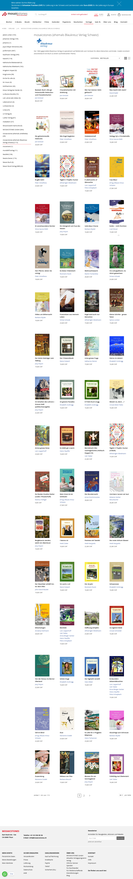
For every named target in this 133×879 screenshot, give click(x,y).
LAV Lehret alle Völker (12, 98)
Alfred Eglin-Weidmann (68, 183)
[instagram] (98, 873)
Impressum (92, 863)
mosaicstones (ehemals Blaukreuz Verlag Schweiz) (15, 141)
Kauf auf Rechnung (51, 856)
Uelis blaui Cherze (91, 226)
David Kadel (114, 93)
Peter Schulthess (66, 139)
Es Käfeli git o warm (67, 448)
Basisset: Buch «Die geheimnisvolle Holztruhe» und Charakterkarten (44, 92)
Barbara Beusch (65, 779)
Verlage (89, 22)
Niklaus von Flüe (66, 776)
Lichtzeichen (8, 106)
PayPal (47, 863)
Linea (6, 110)
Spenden (69, 865)
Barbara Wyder (90, 229)
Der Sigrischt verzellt (92, 679)
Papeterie (67, 22)
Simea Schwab (115, 276)
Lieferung (27, 863)
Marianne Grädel (66, 735)
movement (8, 146)
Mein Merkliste (7, 863)
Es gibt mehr (39, 180)
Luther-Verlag (9, 118)
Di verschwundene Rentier (45, 226)
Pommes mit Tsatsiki (92, 540)
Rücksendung (28, 866)
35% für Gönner (72, 863)
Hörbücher (37, 22)
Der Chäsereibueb (66, 358)
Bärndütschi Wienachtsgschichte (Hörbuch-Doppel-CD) (95, 450)
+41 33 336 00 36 (36, 835)
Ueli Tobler (88, 456)
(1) (118, 235)
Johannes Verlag (10, 39)
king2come (8, 74)
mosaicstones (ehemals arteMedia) (15, 134)
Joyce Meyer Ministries (12, 47)
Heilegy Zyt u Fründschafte (120, 136)
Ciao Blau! (113, 180)
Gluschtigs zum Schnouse (119, 732)
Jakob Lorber (9, 35)
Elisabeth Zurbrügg (116, 361)
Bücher (9, 22)
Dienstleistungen (72, 873)
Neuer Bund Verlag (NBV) (13, 166)
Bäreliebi (63, 628)
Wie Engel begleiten (67, 136)
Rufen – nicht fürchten (118, 226)
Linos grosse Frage (91, 358)
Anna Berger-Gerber (67, 636)
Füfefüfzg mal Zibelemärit (119, 776)
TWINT (47, 866)
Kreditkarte (49, 860)
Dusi (61, 732)
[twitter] (102, 873)
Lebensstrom (8, 102)
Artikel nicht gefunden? (79, 14)
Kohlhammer (9, 86)
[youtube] (93, 873)
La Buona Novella (10, 94)
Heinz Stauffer (65, 451)
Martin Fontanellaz (91, 274)
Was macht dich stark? (118, 90)
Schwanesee (114, 584)
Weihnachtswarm (91, 271)
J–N (18, 28)
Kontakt (124, 22)
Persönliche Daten (8, 856)
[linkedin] (107, 873)
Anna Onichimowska (92, 497)
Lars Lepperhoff (90, 185)
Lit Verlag (7, 114)
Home (4, 28)
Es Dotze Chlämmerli (67, 271)
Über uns (107, 22)
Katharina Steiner (91, 361)
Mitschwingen (40, 628)
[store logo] (15, 14)
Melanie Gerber (115, 497)
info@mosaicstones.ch (38, 838)
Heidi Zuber (64, 543)
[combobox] (53, 14)
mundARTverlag (10, 150)
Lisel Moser (114, 229)
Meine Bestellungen (9, 860)
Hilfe (89, 860)
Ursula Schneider (116, 631)
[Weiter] (88, 795)
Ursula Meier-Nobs (116, 405)
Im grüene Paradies (67, 402)
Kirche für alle (9, 78)
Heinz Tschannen (91, 738)
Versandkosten (29, 856)
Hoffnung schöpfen (92, 628)
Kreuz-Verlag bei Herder (12, 90)
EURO (101, 14)
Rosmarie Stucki (65, 274)
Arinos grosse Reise (42, 448)
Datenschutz (28, 870)
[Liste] (129, 58)
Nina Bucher (114, 500)
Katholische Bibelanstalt (12, 62)
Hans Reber (89, 682)
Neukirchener (10, 158)
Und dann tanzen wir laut (119, 494)
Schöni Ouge (64, 679)
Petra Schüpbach (91, 188)
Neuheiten (78, 22)
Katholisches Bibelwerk (13, 66)
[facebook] (89, 873)
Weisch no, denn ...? (117, 402)
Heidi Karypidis (90, 543)
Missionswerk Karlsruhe (12, 126)
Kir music (7, 82)
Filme (46, 22)
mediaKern (8, 122)
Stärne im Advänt (116, 358)
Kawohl (7, 58)
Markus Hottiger (41, 500)
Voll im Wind (39, 732)
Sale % (97, 22)
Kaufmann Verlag (11, 55)
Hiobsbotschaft (90, 136)
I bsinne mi (64, 540)
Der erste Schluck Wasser (119, 540)
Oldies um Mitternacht (43, 314)
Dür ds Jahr (89, 584)
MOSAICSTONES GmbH (13, 130)
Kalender (56, 22)
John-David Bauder (42, 589)
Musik (27, 22)
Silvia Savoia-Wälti (116, 139)
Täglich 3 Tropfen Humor (69, 180)
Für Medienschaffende (74, 870)
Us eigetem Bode (116, 628)
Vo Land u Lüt (65, 584)
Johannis (7, 43)
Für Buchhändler (72, 868)
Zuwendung (39, 776)
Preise (26, 860)
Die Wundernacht (91, 494)
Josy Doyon (64, 231)
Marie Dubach (65, 361)
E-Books (18, 22)
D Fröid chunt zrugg (92, 402)
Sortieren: (95, 58)
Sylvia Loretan (115, 320)
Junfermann (9, 51)
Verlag (68, 860)
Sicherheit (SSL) (50, 870)
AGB (25, 873)
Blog (116, 22)
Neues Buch (8, 162)
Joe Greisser (39, 98)
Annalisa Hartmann (42, 631)
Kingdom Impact (10, 70)
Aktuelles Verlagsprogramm (76, 858)
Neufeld (7, 154)
